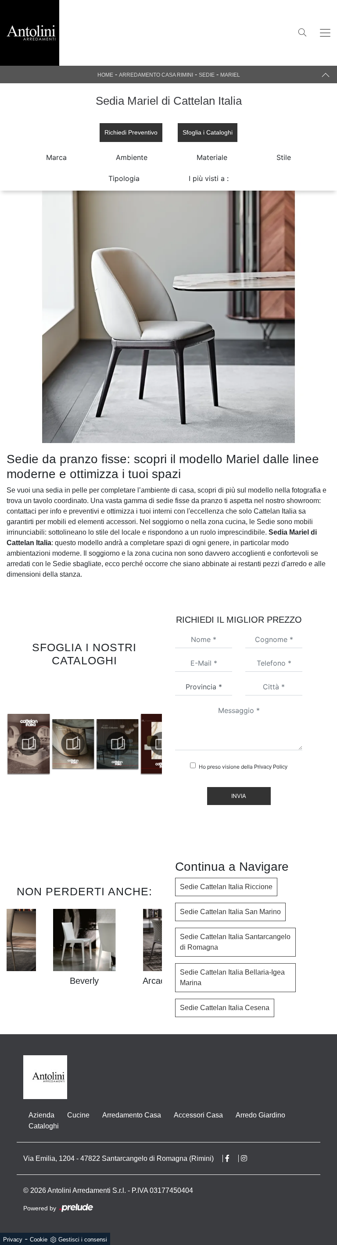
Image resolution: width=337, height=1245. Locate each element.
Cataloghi (44, 1126)
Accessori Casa (198, 1115)
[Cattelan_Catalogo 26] (73, 743)
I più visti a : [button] (209, 178)
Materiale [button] (212, 157)
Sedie (207, 75)
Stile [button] (283, 157)
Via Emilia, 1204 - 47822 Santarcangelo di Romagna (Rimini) (118, 1158)
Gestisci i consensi (82, 1239)
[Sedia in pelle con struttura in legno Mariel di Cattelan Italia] (168, 317)
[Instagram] (248, 1158)
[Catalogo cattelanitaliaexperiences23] (118, 743)
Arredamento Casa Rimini (156, 75)
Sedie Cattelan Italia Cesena (224, 1007)
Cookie (38, 1239)
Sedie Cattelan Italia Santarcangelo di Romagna (235, 942)
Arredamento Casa (131, 1115)
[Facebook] (232, 1158)
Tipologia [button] (124, 178)
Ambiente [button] (131, 157)
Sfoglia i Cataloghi (208, 132)
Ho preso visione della (243, 766)
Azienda (41, 1115)
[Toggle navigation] (325, 33)
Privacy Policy (270, 767)
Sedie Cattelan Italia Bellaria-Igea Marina (232, 977)
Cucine (78, 1115)
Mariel (230, 75)
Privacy (12, 1239)
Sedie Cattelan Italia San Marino (230, 911)
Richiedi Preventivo (131, 132)
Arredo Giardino (260, 1115)
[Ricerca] (302, 32)
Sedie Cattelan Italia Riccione (226, 886)
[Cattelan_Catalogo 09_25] (28, 743)
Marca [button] (56, 157)
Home (105, 75)
